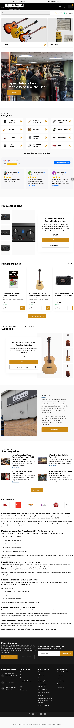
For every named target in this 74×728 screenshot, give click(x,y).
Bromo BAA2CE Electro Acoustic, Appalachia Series (39, 294)
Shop (21, 672)
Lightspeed (43, 724)
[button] (1, 179)
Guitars (22, 675)
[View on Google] (5, 173)
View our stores (27, 657)
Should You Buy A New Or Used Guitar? (22, 472)
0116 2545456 (9, 683)
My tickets (60, 678)
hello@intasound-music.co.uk (10, 689)
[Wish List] (64, 6)
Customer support (44, 678)
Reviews (41, 672)
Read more (15, 468)
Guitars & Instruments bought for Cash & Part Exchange (45, 700)
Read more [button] (31, 186)
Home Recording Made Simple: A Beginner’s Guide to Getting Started (23, 457)
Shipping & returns (44, 681)
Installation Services (26, 681)
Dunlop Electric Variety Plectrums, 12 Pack (11, 294)
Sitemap (40, 695)
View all (36, 490)
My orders (60, 675)
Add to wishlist (54, 245)
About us (41, 675)
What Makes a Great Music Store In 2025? (60, 472)
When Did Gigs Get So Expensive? (58, 456)
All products (60, 687)
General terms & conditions (43, 685)
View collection (36, 316)
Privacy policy (42, 689)
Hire (21, 684)
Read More (54, 430)
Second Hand (24, 678)
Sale (21, 687)
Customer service (9, 657)
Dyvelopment (57, 724)
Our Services (24, 690)
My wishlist (60, 681)
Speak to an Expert (44, 705)
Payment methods (44, 692)
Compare (7, 308)
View (54, 240)
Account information (63, 672)
